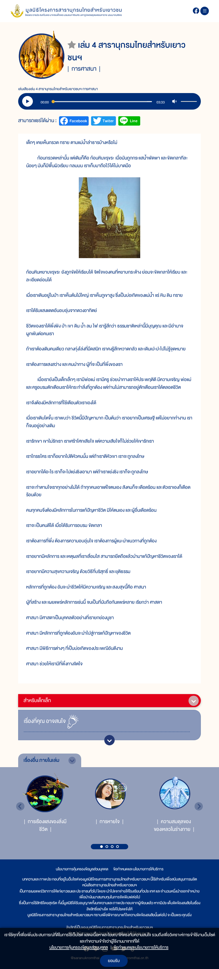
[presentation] (20, 806)
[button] (101, 846)
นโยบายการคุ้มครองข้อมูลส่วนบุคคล (82, 869)
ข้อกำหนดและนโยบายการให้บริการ (138, 869)
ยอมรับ (114, 960)
